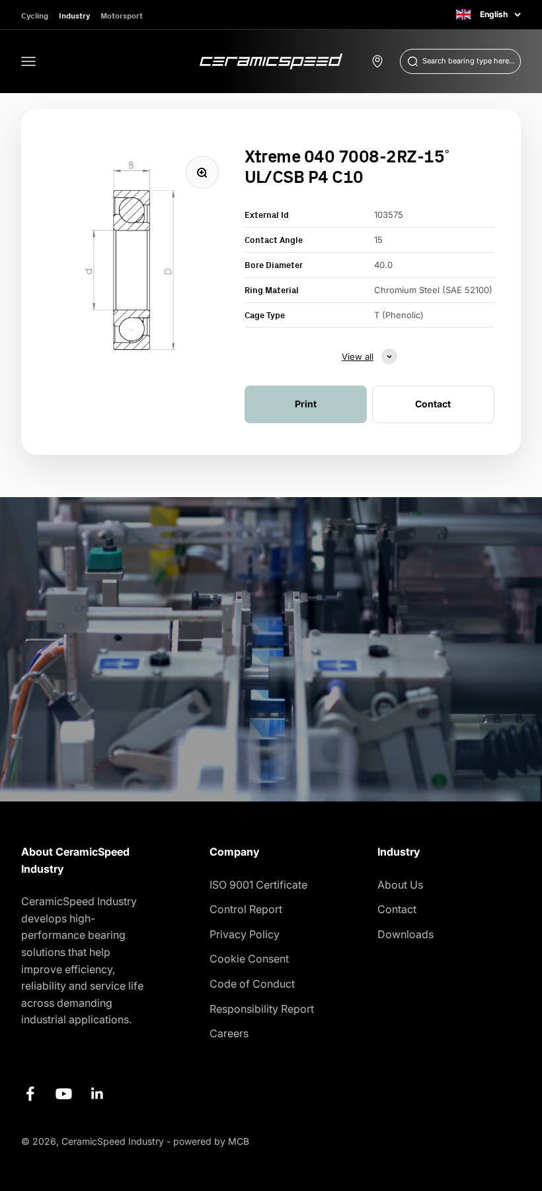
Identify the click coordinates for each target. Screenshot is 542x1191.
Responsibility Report (262, 1008)
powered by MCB (211, 1141)
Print (306, 403)
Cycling (34, 15)
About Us (400, 884)
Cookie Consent (249, 958)
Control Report (246, 909)
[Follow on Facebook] (30, 1094)
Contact (396, 909)
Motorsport (121, 15)
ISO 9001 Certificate (258, 884)
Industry (74, 15)
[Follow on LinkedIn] (97, 1094)
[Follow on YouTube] (64, 1094)
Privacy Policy (245, 934)
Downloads (405, 934)
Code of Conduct (252, 983)
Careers (229, 1033)
